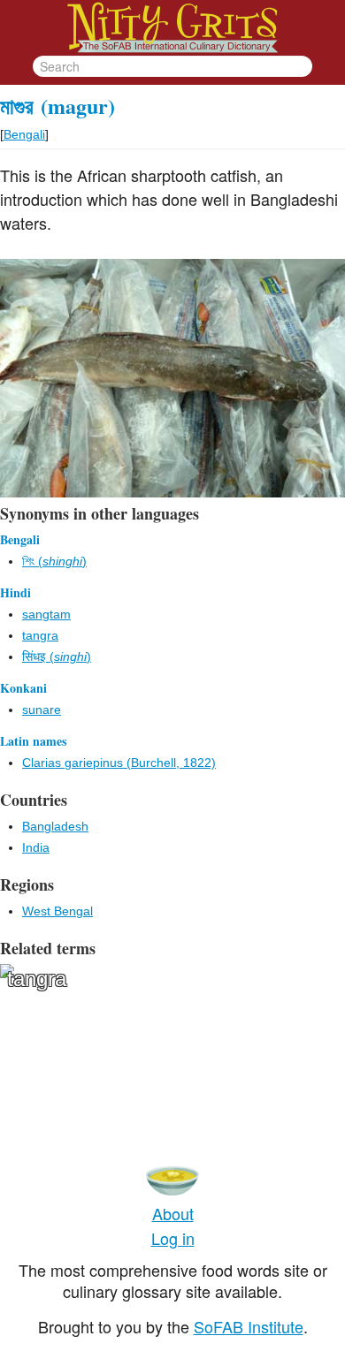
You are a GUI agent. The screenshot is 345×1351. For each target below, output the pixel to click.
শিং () (54, 561)
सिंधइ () (56, 656)
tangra (40, 635)
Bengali (24, 134)
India (36, 847)
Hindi (15, 592)
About (173, 1213)
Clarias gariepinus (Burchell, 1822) (119, 762)
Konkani (23, 688)
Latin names (33, 741)
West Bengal (57, 911)
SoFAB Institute (248, 1326)
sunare (41, 709)
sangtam (46, 614)
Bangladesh (55, 826)
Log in (173, 1237)
